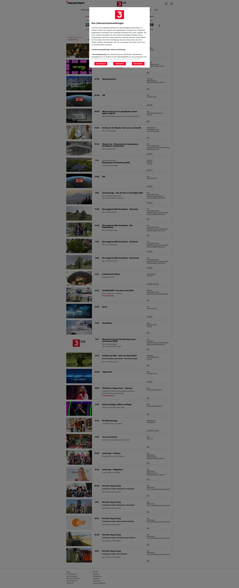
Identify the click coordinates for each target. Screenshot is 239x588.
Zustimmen (101, 64)
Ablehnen (119, 64)
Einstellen (138, 64)
